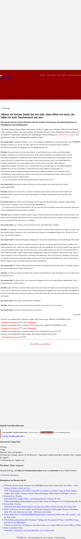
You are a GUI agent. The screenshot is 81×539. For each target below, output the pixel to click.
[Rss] (24, 71)
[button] (79, 102)
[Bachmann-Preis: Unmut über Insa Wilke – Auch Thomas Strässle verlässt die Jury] (22, 485)
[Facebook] (1, 71)
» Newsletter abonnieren (9, 475)
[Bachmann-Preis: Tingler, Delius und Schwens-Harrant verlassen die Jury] (42, 496)
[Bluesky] (18, 71)
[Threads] (14, 71)
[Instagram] (4, 71)
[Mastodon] (21, 71)
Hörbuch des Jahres (66, 135)
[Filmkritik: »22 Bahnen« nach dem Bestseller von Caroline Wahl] (42, 528)
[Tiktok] (11, 71)
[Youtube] (8, 71)
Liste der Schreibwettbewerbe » (13, 436)
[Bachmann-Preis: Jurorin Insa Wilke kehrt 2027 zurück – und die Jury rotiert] (18, 515)
